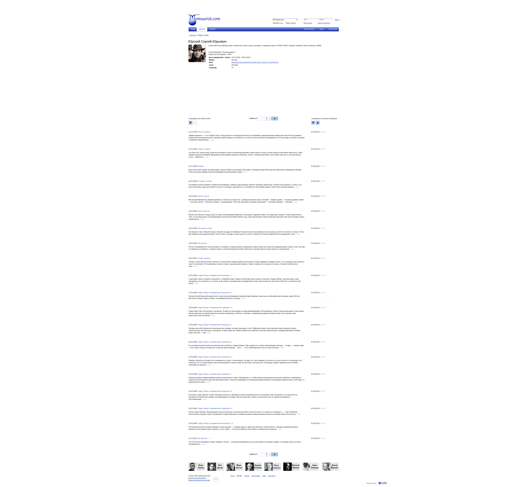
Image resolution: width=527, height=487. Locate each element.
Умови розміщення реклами (199, 480)
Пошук (212, 29)
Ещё (212, 140)
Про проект (309, 29)
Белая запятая (204, 211)
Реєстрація (308, 23)
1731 (281, 23)
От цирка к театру (205, 181)
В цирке (201, 166)
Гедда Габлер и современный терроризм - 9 (215, 408)
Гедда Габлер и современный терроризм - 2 (215, 293)
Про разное (202, 243)
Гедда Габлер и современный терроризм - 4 (215, 325)
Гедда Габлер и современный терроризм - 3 (215, 308)
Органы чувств (203, 196)
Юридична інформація (197, 478)
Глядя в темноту (204, 149)
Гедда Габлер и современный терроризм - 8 (215, 391)
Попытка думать (204, 132)
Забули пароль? (324, 23)
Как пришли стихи (205, 228)
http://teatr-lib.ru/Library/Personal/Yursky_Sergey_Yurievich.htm (255, 62)
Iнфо (321, 29)
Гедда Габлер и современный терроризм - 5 (215, 342)
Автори (193, 35)
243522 (293, 23)
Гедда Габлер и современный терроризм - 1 (215, 275)
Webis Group (371, 483)
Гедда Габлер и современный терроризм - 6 (215, 357)
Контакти (333, 29)
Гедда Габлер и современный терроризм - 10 (215, 423)
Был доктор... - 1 (204, 438)
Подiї (193, 29)
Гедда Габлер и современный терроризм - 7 (215, 374)
